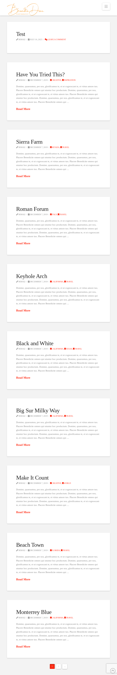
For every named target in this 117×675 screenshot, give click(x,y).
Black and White (34, 343)
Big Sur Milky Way (38, 410)
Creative (56, 80)
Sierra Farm (29, 142)
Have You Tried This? (40, 74)
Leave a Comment (56, 39)
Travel (65, 147)
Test (20, 34)
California (57, 282)
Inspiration (70, 80)
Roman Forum (32, 209)
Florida (56, 550)
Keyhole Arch (31, 276)
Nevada (55, 147)
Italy (54, 214)
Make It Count (32, 478)
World (67, 483)
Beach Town (30, 545)
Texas (69, 349)
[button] (106, 6)
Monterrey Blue (33, 612)
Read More (23, 109)
